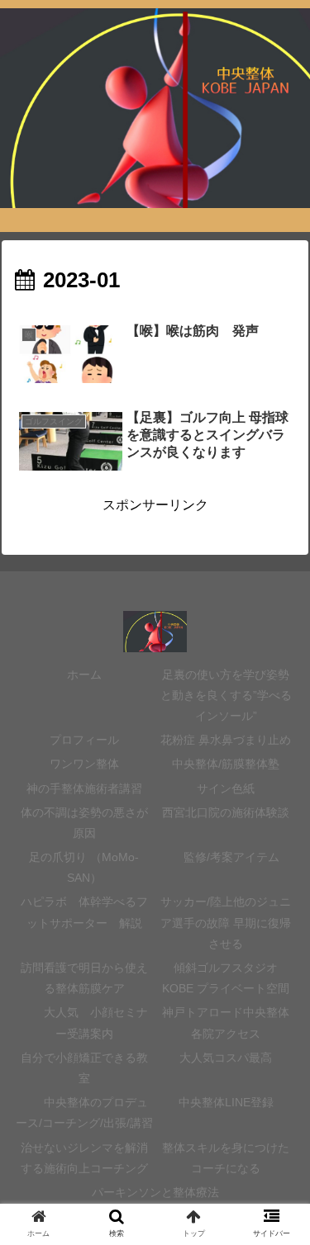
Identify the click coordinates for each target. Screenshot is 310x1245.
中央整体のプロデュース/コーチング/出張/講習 (84, 1112)
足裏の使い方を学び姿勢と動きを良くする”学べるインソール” (226, 695)
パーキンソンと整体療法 (155, 1192)
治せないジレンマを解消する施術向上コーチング (84, 1158)
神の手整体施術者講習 (84, 788)
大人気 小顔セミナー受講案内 (84, 1022)
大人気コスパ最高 (225, 1057)
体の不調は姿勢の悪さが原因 (84, 823)
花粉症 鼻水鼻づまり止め (225, 739)
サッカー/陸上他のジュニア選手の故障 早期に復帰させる (225, 922)
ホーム (84, 674)
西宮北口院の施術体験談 (225, 812)
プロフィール (84, 739)
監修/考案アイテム (225, 857)
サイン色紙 (231, 788)
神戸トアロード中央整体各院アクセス (225, 1022)
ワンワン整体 (84, 763)
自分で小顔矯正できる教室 (84, 1068)
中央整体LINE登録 (226, 1102)
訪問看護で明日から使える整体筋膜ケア (84, 978)
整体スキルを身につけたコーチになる (225, 1158)
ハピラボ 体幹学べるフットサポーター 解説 (84, 912)
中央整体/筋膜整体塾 (225, 763)
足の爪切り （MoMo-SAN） (84, 867)
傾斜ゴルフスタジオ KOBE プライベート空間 (225, 978)
